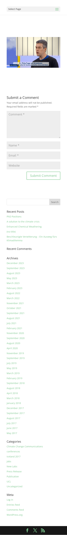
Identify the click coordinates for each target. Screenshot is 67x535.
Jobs (9, 461)
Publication (13, 476)
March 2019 (13, 373)
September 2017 (16, 413)
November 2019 (15, 353)
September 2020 (16, 338)
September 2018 (16, 383)
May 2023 (12, 278)
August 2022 (13, 293)
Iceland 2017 (13, 456)
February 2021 (14, 328)
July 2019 (11, 363)
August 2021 (13, 318)
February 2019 (14, 378)
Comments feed (15, 509)
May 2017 (12, 433)
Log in (10, 499)
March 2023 (13, 283)
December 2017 (15, 408)
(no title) (11, 231)
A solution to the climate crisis (23, 221)
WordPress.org (15, 514)
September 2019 (16, 358)
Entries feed (13, 504)
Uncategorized (14, 486)
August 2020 (13, 343)
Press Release (14, 471)
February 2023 (14, 288)
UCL (9, 481)
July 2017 (11, 423)
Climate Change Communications (25, 446)
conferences (13, 451)
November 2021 (15, 303)
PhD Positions (14, 216)
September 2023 (16, 268)
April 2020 (12, 348)
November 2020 (15, 333)
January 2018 (14, 403)
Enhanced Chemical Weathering (24, 226)
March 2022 (13, 298)
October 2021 (14, 308)
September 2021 (16, 313)
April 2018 (12, 393)
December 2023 (15, 263)
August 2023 (13, 273)
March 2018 (13, 398)
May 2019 (12, 368)
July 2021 (11, 323)
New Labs (12, 466)
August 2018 (13, 388)
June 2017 (12, 428)
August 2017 (13, 418)
